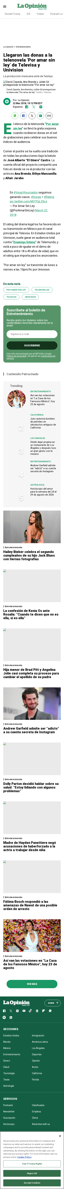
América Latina (40, 1041)
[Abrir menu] (4, 6)
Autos (35, 1067)
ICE (28, 14)
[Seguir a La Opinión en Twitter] (33, 107)
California (36, 415)
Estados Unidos (11, 1035)
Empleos (36, 1111)
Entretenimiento (23, 47)
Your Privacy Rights (32, 1164)
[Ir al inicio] (16, 1003)
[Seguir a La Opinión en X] (11, 1011)
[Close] (60, 1136)
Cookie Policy (24, 1157)
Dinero (6, 1060)
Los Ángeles (37, 438)
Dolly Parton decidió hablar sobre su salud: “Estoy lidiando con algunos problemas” (31, 787)
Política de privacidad (16, 356)
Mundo (7, 1041)
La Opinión (8, 47)
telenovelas (42, 290)
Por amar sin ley (16, 290)
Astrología (37, 485)
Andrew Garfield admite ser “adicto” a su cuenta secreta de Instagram (43, 468)
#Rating (49, 197)
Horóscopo (8, 1124)
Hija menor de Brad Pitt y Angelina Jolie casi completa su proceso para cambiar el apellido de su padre (31, 673)
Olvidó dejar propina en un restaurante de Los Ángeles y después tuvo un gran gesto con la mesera (43, 448)
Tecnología (9, 1073)
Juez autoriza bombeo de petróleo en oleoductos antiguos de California (43, 423)
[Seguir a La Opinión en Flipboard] (43, 1011)
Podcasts (8, 1105)
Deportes (37, 1054)
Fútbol (40, 14)
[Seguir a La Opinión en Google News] (37, 1011)
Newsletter (9, 1111)
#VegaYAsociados (26, 192)
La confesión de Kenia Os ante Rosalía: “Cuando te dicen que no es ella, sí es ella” (30, 614)
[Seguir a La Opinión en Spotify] (4, 1017)
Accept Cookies (32, 1183)
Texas (6, 1079)
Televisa (11, 297)
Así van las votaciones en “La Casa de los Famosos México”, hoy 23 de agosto (42, 400)
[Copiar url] (49, 115)
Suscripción (9, 1117)
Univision (30, 297)
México (7, 1048)
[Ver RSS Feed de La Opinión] (11, 1017)
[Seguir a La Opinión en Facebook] (26, 107)
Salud (6, 1067)
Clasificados (38, 1105)
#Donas (36, 197)
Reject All (32, 1173)
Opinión (36, 1060)
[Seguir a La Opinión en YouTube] (24, 1011)
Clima (35, 1117)
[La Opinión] (32, 6)
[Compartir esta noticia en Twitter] (32, 115)
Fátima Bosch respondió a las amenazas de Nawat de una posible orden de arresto (30, 905)
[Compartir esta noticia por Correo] (40, 115)
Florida (35, 1079)
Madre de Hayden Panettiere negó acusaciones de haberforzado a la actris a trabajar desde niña (29, 846)
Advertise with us (41, 1124)
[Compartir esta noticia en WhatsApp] (14, 115)
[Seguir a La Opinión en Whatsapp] (50, 1011)
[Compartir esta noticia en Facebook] (23, 115)
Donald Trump (12, 14)
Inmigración (38, 1035)
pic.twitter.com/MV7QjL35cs (28, 201)
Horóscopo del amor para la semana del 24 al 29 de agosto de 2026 (43, 491)
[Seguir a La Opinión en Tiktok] (30, 1011)
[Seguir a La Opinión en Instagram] (40, 107)
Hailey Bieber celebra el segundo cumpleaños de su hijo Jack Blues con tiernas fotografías (29, 555)
